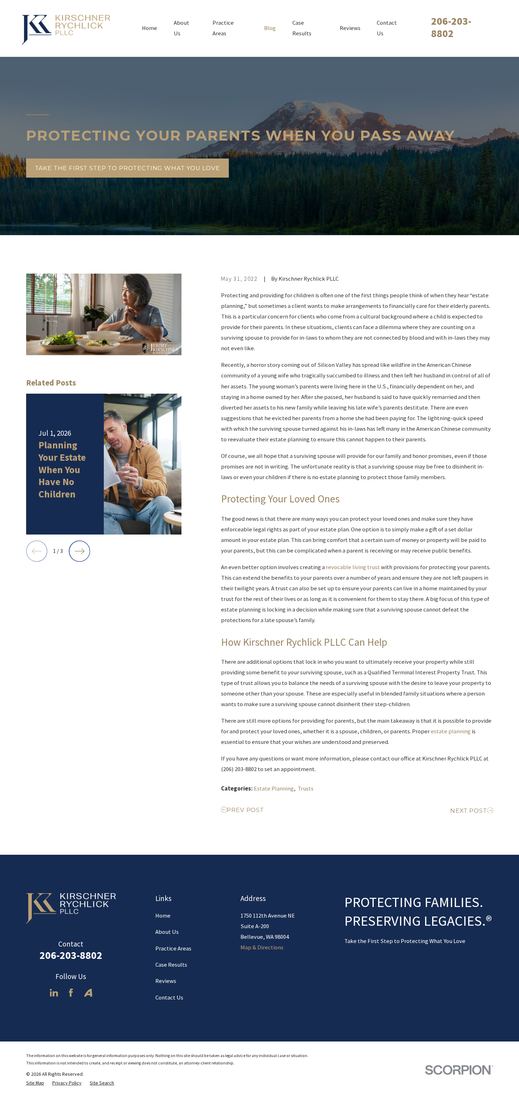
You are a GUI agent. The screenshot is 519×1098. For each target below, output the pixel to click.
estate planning (451, 731)
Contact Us (169, 997)
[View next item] (79, 551)
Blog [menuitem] (270, 28)
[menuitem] (35, 1083)
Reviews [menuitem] (350, 28)
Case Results (171, 964)
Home (163, 915)
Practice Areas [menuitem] (223, 28)
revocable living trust (353, 567)
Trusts (306, 788)
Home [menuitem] (149, 28)
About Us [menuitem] (181, 28)
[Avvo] (88, 993)
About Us (167, 932)
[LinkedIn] (54, 993)
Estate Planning (274, 788)
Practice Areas (173, 948)
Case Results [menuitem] (301, 28)
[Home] (67, 28)
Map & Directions (262, 947)
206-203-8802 (451, 27)
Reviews (165, 981)
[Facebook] (71, 993)
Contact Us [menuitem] (387, 28)
